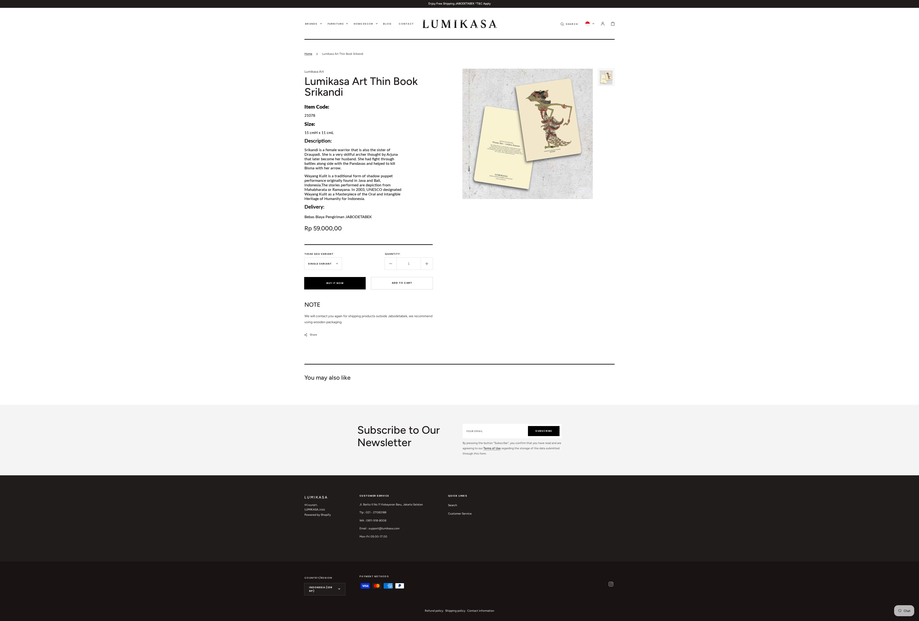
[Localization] (589, 23)
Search (452, 505)
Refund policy (434, 610)
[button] (569, 23)
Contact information (480, 610)
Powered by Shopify (317, 514)
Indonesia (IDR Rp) (320, 589)
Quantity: (393, 254)
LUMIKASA (311, 509)
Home (308, 53)
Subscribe (543, 431)
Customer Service (460, 513)
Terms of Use (492, 448)
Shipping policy (455, 610)
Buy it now (335, 283)
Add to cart (402, 283)
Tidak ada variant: (319, 254)
